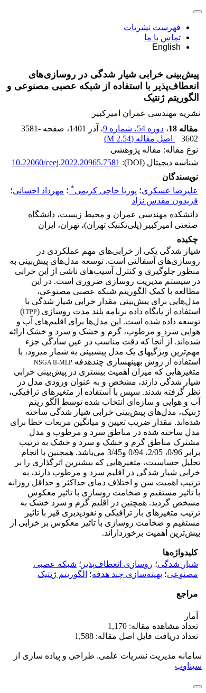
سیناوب (188, 665)
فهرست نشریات (152, 27)
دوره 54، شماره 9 (133, 128)
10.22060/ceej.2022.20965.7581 (66, 162)
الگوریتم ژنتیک (62, 574)
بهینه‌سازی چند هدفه (127, 574)
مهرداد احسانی (38, 190)
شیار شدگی (177, 563)
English (166, 46)
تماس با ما (162, 37)
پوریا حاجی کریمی (104, 190)
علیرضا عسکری (170, 190)
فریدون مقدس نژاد (165, 200)
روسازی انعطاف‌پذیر (117, 563)
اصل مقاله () (139, 138)
